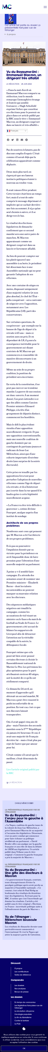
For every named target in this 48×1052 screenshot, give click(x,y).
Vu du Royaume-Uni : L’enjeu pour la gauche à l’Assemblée (24, 818)
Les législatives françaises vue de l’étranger (28, 1007)
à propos (11, 35)
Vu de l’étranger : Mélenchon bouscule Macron (21, 920)
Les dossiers (19, 986)
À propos (18, 969)
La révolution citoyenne (24, 1011)
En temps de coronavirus (25, 1002)
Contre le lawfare (22, 1021)
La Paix (17, 1024)
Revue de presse (22, 992)
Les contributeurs (22, 972)
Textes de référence (23, 975)
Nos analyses (20, 989)
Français (14, 131)
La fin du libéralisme (23, 1018)
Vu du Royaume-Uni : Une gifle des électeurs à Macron (23, 873)
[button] (24, 34)
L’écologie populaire (23, 1014)
